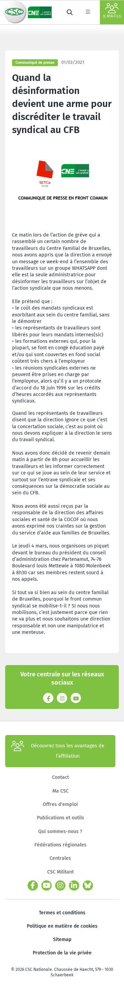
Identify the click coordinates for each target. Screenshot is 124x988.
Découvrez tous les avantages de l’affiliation (67, 751)
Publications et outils (60, 818)
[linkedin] (74, 885)
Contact (60, 777)
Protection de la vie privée (62, 953)
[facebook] (33, 885)
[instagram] (60, 885)
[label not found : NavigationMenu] (88, 12)
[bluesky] (88, 885)
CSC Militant (60, 872)
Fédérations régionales (60, 845)
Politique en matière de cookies (62, 926)
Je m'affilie (112, 16)
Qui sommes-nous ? (60, 831)
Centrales (60, 858)
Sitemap (62, 939)
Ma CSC (60, 791)
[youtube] (46, 885)
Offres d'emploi (60, 804)
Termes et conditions (62, 913)
